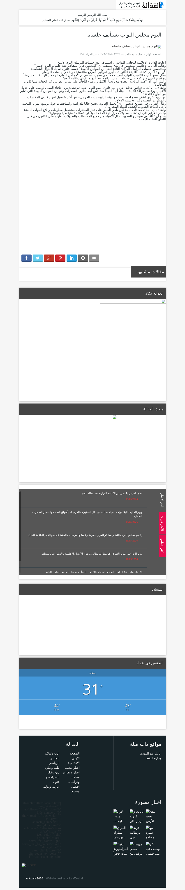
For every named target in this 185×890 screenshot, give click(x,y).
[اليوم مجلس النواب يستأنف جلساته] (136, 46)
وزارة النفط (153, 758)
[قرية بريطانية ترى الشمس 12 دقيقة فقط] (137, 837)
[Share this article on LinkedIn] (72, 258)
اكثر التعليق (162, 545)
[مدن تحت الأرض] (153, 816)
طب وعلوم (52, 767)
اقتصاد (75, 786)
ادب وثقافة (52, 753)
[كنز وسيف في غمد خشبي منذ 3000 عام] (153, 853)
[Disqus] (92, 188)
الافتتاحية (74, 763)
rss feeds (22, 4)
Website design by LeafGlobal (64, 878)
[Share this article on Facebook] (26, 258)
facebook (28, 4)
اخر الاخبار (162, 500)
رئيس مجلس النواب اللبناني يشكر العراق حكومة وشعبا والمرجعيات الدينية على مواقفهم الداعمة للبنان (85, 535)
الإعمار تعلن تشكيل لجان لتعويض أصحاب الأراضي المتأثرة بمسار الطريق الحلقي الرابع (94, 572)
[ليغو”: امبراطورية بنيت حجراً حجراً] (120, 851)
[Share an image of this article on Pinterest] (60, 258)
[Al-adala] (141, 4)
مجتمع (76, 791)
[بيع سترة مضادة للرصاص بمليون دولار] (153, 839)
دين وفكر (53, 772)
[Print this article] (83, 258)
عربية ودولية (51, 786)
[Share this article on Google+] (49, 258)
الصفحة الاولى (153, 54)
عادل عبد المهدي (150, 753)
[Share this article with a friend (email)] (94, 258)
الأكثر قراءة (162, 523)
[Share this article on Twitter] (38, 258)
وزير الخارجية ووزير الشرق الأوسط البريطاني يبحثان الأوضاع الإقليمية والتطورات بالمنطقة (91, 553)
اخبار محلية (72, 767)
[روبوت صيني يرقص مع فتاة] (137, 851)
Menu (180, 61)
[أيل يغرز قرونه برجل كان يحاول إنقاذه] (137, 821)
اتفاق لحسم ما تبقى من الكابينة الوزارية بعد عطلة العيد (112, 493)
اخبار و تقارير (71, 772)
